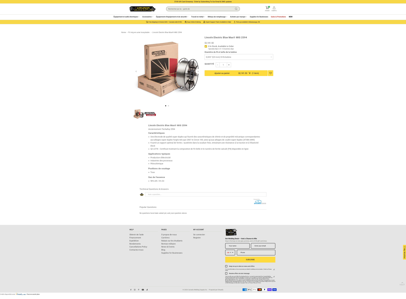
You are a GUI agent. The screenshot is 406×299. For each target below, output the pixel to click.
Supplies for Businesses (171, 253)
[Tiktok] (147, 289)
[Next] (198, 71)
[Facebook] (130, 289)
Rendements (135, 244)
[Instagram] (134, 289)
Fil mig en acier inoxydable (138, 32)
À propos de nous (169, 234)
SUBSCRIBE (250, 260)
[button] (267, 9)
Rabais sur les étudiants (171, 241)
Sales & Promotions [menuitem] (278, 17)
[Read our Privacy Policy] (274, 269)
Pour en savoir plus (33, 294)
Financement (135, 238)
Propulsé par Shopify (216, 290)
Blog (163, 250)
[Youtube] (143, 289)
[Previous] (136, 71)
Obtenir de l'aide (136, 234)
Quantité (209, 64)
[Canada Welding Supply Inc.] (142, 9)
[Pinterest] (138, 289)
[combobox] (230, 252)
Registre (197, 238)
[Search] (237, 9)
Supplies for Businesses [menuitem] (259, 17)
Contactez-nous (136, 250)
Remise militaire (168, 244)
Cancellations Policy (138, 247)
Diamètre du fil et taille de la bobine (221, 52)
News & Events (168, 247)
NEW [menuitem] (290, 17)
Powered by (257, 199)
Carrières (165, 238)
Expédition (134, 241)
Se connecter (199, 234)
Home (123, 32)
